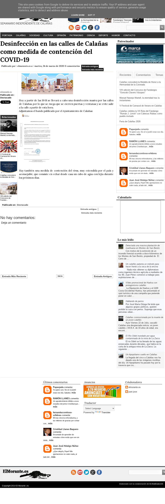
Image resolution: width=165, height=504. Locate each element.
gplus (90, 27)
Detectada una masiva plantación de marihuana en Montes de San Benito (143, 246)
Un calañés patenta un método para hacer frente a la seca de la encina (142, 265)
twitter (84, 27)
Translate (106, 412)
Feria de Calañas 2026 (130, 121)
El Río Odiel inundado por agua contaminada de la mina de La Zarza (143, 337)
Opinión (61, 35)
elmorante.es (135, 387)
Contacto (129, 35)
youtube (77, 27)
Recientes (125, 75)
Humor (116, 35)
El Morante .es (22, 486)
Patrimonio (76, 35)
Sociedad (34, 35)
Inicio (60, 276)
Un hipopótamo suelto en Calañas (141, 354)
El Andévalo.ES (156, 484)
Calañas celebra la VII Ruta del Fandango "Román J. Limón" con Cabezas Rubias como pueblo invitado (141, 113)
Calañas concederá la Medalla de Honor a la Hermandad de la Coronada (90, 19)
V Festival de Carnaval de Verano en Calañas (141, 106)
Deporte (103, 35)
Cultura (48, 35)
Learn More (78, 15)
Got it (91, 15)
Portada (7, 35)
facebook (97, 27)
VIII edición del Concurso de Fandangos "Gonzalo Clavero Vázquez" (122, 19)
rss (71, 27)
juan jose (133, 391)
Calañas (21, 35)
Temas (159, 75)
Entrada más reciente (92, 69)
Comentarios (143, 75)
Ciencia (91, 35)
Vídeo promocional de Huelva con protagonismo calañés (141, 283)
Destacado (5, 97)
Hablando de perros (135, 301)
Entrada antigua (90, 66)
